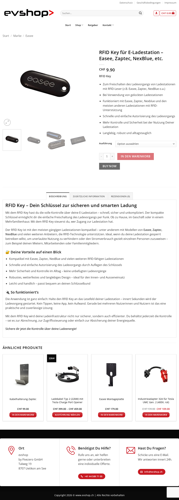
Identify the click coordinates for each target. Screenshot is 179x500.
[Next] (81, 84)
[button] (156, 13)
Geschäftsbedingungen (149, 2)
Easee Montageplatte (111, 399)
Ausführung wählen (67, 415)
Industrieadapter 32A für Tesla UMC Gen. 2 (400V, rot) (156, 400)
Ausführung (105, 143)
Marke (17, 36)
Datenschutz (126, 2)
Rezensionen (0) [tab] (120, 196)
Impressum (170, 2)
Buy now (110, 166)
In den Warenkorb (135, 156)
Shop (78, 25)
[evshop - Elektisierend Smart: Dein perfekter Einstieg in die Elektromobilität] (29, 13)
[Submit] (140, 13)
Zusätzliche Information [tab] (89, 196)
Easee (29, 36)
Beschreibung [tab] (58, 196)
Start (68, 25)
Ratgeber (93, 25)
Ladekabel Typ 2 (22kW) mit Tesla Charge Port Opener (67, 400)
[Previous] (9, 84)
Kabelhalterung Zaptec (23, 399)
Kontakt (107, 25)
